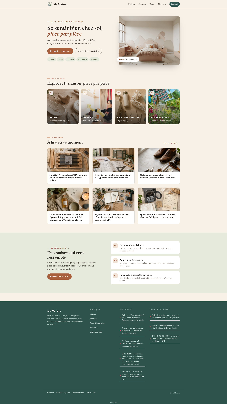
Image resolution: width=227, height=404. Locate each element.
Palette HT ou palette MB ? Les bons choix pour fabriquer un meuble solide (133, 317)
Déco (152, 4)
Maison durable (96, 332)
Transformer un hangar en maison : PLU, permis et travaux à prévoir (132, 330)
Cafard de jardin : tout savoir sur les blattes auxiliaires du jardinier (165, 316)
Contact (174, 4)
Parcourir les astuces (59, 276)
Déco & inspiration (97, 323)
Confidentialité (78, 393)
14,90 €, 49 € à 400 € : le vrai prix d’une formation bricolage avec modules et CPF (133, 375)
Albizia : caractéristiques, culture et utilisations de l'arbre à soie (165, 326)
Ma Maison (60, 4)
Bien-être (162, 4)
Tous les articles (171, 143)
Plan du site (91, 393)
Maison (131, 4)
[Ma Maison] (49, 4)
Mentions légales (63, 393)
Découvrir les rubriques (60, 51)
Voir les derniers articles (88, 51)
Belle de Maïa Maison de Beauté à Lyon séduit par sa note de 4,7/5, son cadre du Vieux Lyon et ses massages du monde (133, 359)
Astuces (142, 4)
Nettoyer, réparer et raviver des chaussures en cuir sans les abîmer (132, 343)
